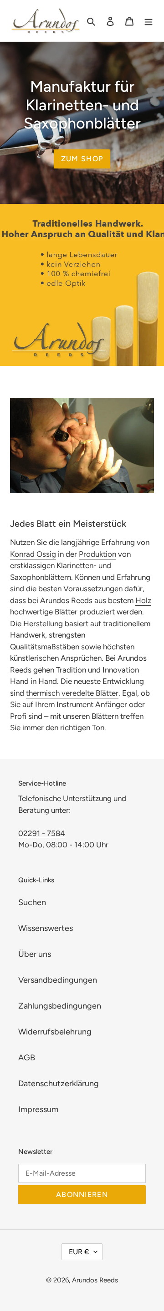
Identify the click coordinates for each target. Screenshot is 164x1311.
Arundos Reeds (95, 1280)
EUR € (79, 1251)
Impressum (38, 1109)
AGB (26, 1058)
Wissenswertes (45, 928)
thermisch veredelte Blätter (72, 693)
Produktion (97, 554)
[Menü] (148, 20)
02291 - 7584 (41, 833)
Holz (143, 600)
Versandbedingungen (57, 980)
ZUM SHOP (82, 158)
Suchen (32, 902)
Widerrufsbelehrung (55, 1032)
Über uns (34, 954)
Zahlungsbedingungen (59, 1006)
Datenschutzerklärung (58, 1083)
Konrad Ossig (33, 554)
